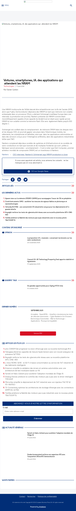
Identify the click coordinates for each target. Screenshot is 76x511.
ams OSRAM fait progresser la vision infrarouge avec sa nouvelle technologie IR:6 (38, 349)
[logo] (38, 5)
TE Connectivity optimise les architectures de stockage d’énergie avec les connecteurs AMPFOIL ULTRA (39, 389)
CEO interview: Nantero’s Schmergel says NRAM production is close (40, 155)
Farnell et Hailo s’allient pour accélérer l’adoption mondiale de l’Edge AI (34, 374)
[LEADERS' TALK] (73, 280)
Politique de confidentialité (47, 496)
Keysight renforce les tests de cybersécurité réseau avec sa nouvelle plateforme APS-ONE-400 (37, 359)
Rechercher (31, 496)
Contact (22, 496)
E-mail (5, 407)
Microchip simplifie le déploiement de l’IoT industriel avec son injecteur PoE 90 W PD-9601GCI (38, 383)
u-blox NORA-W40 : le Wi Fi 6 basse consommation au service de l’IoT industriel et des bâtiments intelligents (39, 364)
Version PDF (38, 333)
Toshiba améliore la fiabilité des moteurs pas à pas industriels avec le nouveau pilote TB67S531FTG (39, 394)
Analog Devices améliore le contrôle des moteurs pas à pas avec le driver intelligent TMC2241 (39, 378)
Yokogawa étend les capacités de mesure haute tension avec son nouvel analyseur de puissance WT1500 (39, 353)
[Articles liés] (73, 186)
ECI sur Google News (39, 171)
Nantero (5, 155)
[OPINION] (73, 232)
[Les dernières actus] (73, 193)
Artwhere (42, 507)
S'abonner (38, 419)
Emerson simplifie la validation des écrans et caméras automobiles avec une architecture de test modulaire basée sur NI (35, 370)
